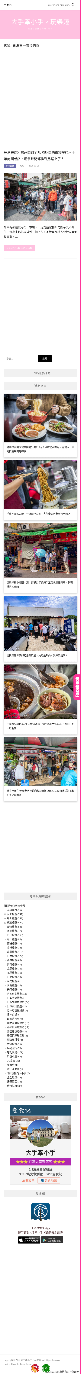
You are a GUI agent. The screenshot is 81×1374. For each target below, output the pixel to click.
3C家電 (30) (13, 1060)
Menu (11, 5)
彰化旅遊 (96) (14, 939)
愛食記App (43, 1228)
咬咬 (22, 166)
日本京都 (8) (13, 1014)
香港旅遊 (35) (14, 1044)
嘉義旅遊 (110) (15, 952)
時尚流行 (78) (14, 1048)
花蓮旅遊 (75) (14, 972)
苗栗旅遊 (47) (14, 931)
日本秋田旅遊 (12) (17, 1006)
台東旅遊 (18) (14, 977)
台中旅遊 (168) (15, 935)
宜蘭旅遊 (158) (15, 968)
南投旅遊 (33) (14, 943)
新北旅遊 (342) (15, 918)
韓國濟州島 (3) (15, 1019)
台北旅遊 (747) (15, 914)
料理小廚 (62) (14, 1056)
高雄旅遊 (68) (14, 960)
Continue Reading (19, 248)
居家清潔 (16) (14, 1081)
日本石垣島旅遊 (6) (17, 1010)
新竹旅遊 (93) (14, 926)
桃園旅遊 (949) (15, 922)
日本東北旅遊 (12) (17, 993)
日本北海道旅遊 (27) (18, 1002)
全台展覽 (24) (14, 1077)
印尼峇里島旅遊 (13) (18, 1023)
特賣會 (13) (13, 1065)
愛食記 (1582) (14, 1086)
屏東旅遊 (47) (14, 964)
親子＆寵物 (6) (15, 1069)
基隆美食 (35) (14, 910)
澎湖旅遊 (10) (14, 985)
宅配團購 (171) (15, 1052)
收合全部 (20, 905)
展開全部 (9, 905)
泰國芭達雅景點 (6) (17, 1035)
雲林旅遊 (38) (14, 947)
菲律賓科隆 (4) (15, 1039)
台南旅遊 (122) (15, 956)
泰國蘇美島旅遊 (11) (18, 1027)
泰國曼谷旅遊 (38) (17, 1031)
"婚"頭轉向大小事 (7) (18, 1073)
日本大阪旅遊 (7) (16, 998)
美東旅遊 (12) (14, 989)
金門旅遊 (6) (13, 981)
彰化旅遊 (10, 166)
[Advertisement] (40, 104)
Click (77, 687)
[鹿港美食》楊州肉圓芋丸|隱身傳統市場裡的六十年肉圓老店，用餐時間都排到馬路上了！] (40, 196)
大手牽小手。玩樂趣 (40, 22)
